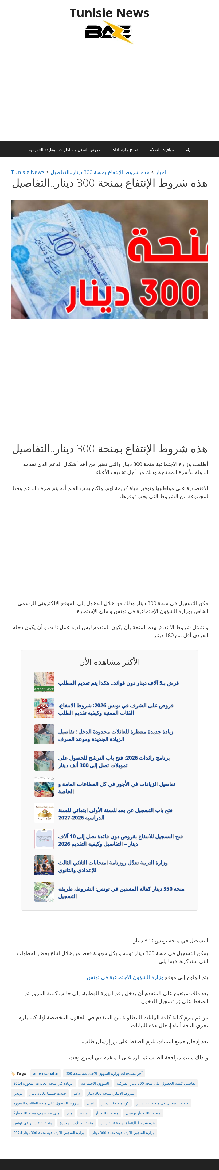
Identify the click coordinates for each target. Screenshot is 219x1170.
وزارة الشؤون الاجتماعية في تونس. (125, 977)
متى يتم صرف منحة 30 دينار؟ (36, 1112)
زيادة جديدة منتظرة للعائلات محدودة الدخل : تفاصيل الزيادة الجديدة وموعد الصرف (115, 735)
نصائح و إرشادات (125, 149)
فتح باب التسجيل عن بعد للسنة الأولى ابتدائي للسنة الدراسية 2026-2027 (115, 813)
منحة (84, 1112)
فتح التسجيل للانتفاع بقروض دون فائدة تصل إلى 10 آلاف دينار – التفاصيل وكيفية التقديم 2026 (120, 840)
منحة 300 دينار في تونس (32, 1122)
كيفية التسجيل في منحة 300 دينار (162, 1103)
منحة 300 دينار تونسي (143, 1112)
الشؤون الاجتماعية (95, 1083)
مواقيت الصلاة (162, 149)
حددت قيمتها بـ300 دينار (48, 1093)
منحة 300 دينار (106, 1112)
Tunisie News (110, 12)
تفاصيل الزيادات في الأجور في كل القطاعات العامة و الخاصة (116, 787)
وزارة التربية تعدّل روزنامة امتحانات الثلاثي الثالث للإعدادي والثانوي (113, 866)
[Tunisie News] (109, 32)
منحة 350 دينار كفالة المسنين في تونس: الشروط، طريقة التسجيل (121, 892)
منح (70, 1112)
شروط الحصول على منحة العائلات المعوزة (46, 1103)
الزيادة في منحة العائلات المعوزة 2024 (43, 1083)
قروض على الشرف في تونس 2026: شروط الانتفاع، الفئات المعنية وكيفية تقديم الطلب (116, 709)
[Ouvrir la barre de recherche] (187, 149)
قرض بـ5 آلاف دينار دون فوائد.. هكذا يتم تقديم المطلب (118, 682)
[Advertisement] (109, 96)
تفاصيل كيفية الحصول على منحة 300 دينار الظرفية (155, 1083)
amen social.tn (45, 1073)
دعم (77, 1093)
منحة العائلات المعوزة (76, 1122)
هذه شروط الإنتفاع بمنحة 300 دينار (128, 1122)
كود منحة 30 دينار (115, 1103)
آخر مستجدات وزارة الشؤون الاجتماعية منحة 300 (104, 1073)
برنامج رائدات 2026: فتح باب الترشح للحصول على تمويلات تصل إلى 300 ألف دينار (114, 761)
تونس (17, 1093)
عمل (90, 1103)
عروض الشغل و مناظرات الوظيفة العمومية (65, 149)
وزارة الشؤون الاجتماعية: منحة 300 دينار (123, 1132)
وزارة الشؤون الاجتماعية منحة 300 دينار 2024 (49, 1132)
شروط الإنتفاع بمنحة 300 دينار (111, 1093)
